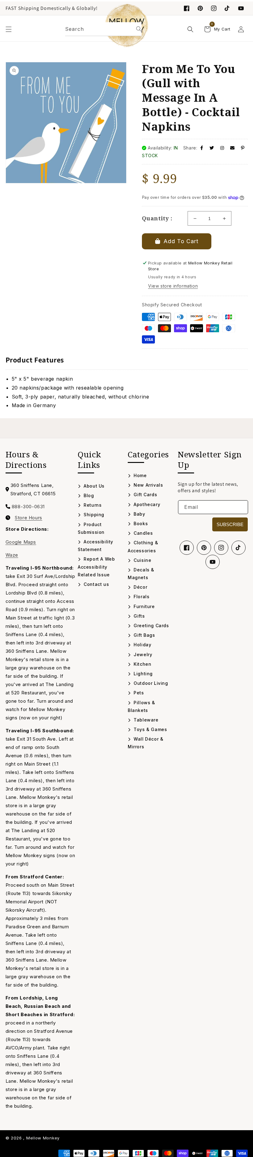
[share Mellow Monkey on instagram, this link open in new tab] (222, 147)
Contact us (95, 584)
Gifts (138, 616)
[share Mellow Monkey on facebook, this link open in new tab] (201, 147)
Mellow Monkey (43, 1137)
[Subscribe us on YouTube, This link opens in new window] (212, 562)
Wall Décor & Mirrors (145, 742)
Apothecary (146, 504)
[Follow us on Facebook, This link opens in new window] (186, 8)
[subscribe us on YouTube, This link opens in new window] (241, 8)
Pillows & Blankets (141, 706)
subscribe (230, 524)
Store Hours (28, 517)
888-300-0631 (28, 506)
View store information (173, 285)
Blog (88, 495)
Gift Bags (143, 635)
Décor (139, 587)
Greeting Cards (150, 625)
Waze (12, 555)
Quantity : (157, 218)
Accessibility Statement (95, 545)
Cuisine (141, 560)
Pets (138, 692)
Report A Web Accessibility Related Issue (96, 566)
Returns (92, 505)
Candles (142, 533)
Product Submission (91, 528)
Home (139, 475)
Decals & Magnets (141, 573)
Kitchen (141, 664)
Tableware (145, 719)
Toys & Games (149, 729)
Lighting (142, 673)
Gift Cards (144, 494)
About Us (93, 486)
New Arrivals (147, 485)
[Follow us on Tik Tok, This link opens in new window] (227, 8)
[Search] (139, 29)
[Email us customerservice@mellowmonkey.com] (232, 147)
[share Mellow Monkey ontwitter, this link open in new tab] (211, 147)
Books (140, 523)
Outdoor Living (150, 683)
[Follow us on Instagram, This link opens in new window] (214, 8)
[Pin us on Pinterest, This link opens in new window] (200, 8)
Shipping (93, 514)
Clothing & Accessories (143, 546)
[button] (8, 29)
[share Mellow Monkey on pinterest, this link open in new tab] (243, 147)
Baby (138, 514)
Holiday (141, 644)
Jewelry (142, 654)
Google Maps (21, 542)
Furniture (143, 606)
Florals (140, 596)
